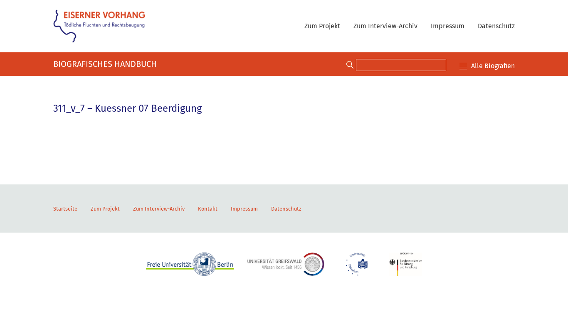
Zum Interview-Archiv (385, 26)
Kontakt (207, 209)
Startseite (65, 209)
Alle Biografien (493, 66)
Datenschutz (496, 26)
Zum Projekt (322, 26)
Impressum (447, 26)
